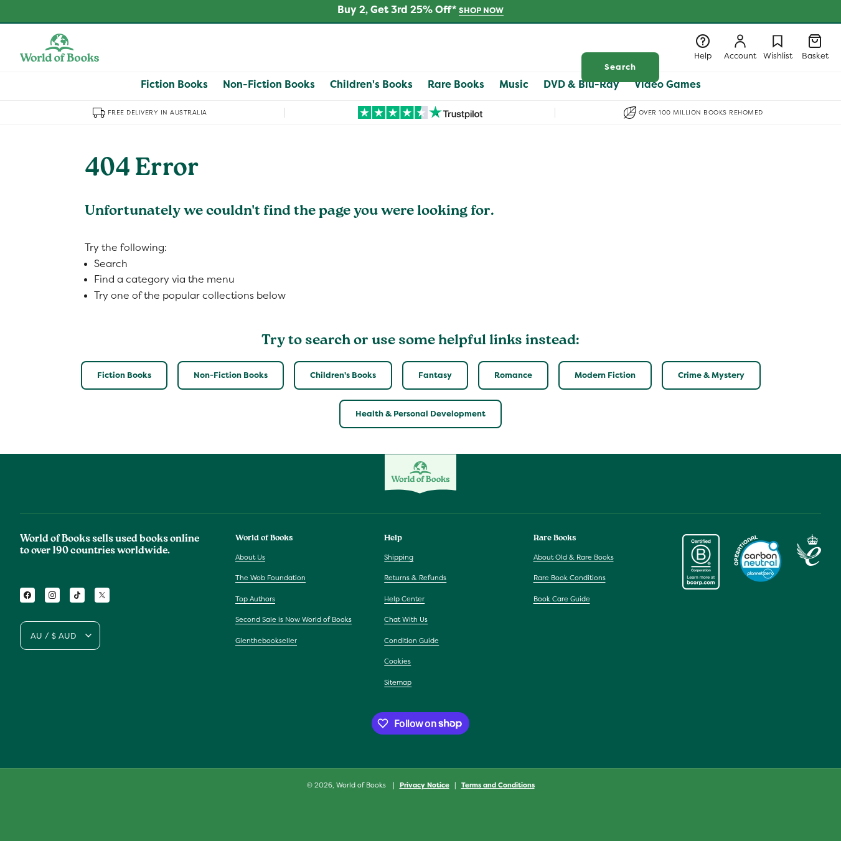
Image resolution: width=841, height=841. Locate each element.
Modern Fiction (605, 375)
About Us (250, 556)
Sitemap (397, 682)
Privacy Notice (424, 784)
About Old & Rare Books (573, 556)
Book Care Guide (561, 599)
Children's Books (343, 375)
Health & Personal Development (420, 413)
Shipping (398, 556)
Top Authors (255, 599)
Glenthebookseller (266, 640)
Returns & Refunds (415, 577)
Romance (513, 375)
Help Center (404, 599)
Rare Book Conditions (569, 577)
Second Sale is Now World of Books (293, 619)
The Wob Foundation (270, 577)
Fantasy (435, 375)
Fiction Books (124, 375)
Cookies (397, 661)
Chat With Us (406, 619)
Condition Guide (411, 640)
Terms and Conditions (498, 784)
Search (620, 67)
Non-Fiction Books (231, 375)
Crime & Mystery (711, 375)
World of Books (362, 785)
